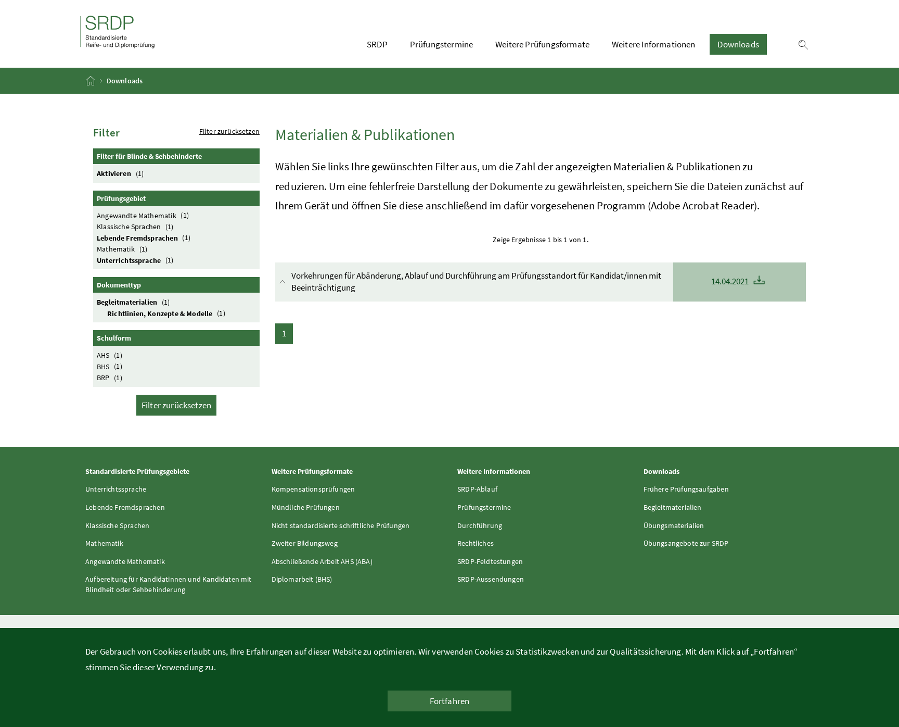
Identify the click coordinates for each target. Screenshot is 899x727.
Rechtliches (475, 543)
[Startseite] (91, 80)
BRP (109, 377)
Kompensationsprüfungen (313, 489)
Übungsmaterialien (674, 525)
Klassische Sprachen (135, 226)
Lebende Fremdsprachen (143, 237)
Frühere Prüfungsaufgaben (686, 489)
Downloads (738, 44)
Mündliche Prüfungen (306, 507)
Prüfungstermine (441, 44)
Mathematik (122, 249)
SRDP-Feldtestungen (490, 561)
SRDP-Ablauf (477, 489)
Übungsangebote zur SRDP (686, 543)
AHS (109, 355)
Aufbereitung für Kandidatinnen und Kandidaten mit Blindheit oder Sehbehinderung (168, 584)
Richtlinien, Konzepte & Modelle (166, 313)
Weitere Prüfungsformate (542, 44)
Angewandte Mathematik (143, 215)
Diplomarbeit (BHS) (302, 579)
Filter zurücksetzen (229, 131)
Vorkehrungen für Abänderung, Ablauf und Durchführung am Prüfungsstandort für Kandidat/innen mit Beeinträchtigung (520, 282)
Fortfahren (450, 701)
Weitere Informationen (654, 44)
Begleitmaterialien (133, 302)
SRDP (377, 44)
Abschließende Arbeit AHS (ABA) (322, 561)
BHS (109, 366)
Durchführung (479, 525)
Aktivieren (120, 173)
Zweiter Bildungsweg (305, 543)
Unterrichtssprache (135, 260)
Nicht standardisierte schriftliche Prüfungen (341, 525)
